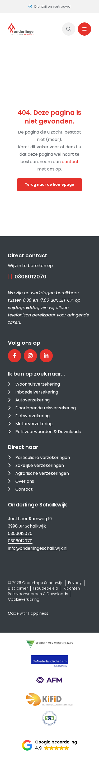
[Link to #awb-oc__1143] (84, 29)
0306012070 (30, 276)
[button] (49, 745)
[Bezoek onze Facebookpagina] (14, 355)
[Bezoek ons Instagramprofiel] (30, 355)
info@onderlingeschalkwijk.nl (37, 548)
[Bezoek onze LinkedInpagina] (46, 355)
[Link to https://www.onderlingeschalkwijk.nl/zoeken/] (68, 29)
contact (70, 162)
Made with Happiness (28, 613)
